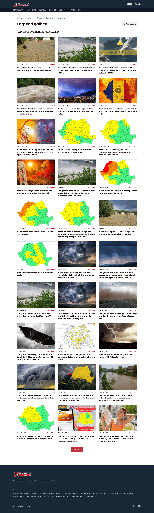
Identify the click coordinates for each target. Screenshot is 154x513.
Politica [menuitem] (42, 10)
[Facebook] (135, 4)
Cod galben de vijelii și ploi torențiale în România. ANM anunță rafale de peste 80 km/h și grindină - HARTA (35, 357)
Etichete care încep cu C (45, 18)
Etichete (30, 18)
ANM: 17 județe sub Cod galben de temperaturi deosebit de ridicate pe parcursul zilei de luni (115, 152)
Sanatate (93, 433)
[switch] (129, 4)
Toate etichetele (131, 24)
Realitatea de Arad (112, 493)
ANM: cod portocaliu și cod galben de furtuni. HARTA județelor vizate (115, 355)
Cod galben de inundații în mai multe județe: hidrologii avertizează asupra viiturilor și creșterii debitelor (115, 398)
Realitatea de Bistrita (62, 496)
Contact (15, 481)
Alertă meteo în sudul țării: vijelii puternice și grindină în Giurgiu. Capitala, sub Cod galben (76, 111)
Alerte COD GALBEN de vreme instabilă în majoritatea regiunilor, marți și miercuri (35, 437)
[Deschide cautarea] (123, 4)
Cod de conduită (57, 481)
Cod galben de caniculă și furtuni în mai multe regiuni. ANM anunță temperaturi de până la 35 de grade (118, 439)
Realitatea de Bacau (71, 493)
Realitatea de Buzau (99, 493)
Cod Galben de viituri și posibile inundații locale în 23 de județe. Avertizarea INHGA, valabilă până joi (35, 111)
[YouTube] (139, 4)
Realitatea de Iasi (91, 496)
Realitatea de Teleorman (128, 493)
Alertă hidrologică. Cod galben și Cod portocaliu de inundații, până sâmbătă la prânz (76, 357)
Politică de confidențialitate (42, 481)
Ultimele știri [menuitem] (18, 10)
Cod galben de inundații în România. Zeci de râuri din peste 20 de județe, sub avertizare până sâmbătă (76, 193)
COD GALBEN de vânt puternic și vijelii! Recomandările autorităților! (75, 151)
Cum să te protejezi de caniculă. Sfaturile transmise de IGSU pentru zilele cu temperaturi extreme (76, 439)
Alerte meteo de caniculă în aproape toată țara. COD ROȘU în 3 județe (118, 191)
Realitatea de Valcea (77, 496)
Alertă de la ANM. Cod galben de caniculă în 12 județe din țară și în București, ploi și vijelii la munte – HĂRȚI (35, 152)
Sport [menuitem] (80, 10)
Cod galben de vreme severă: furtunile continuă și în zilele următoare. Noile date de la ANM (35, 398)
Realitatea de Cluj (18, 496)
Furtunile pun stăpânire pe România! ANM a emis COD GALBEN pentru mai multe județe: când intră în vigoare (76, 316)
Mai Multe (77, 449)
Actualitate (51, 64)
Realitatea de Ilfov (48, 496)
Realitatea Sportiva (30, 493)
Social (135, 64)
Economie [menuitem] (52, 10)
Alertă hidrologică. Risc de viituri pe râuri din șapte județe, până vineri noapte (117, 232)
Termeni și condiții (26, 481)
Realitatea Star (42, 493)
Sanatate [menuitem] (71, 10)
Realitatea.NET (17, 493)
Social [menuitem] (61, 10)
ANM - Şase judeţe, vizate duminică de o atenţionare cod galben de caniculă (34, 191)
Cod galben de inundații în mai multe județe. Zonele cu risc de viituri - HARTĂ (34, 314)
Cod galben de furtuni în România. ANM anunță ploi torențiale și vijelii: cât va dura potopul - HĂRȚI (117, 70)
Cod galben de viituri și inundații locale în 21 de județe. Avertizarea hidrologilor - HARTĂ (76, 70)
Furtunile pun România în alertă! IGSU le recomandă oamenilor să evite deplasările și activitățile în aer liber (77, 398)
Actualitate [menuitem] (31, 10)
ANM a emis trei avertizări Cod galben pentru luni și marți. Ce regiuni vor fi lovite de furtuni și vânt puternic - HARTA (76, 234)
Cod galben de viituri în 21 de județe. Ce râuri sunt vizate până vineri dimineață (34, 69)
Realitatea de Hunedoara (33, 496)
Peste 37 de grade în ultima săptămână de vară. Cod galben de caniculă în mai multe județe (118, 111)
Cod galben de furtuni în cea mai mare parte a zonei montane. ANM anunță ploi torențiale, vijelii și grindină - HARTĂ (117, 275)
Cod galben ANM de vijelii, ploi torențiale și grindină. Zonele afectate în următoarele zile (118, 316)
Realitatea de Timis (84, 493)
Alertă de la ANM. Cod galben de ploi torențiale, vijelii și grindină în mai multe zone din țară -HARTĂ (76, 275)
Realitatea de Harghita (55, 493)
